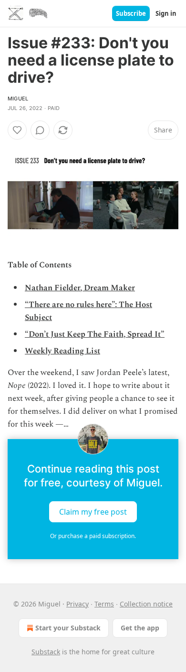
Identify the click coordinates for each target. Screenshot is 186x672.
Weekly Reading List (62, 351)
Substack (45, 651)
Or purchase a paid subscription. (93, 536)
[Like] (17, 130)
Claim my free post (93, 511)
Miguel (18, 98)
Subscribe (131, 13)
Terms (104, 603)
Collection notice (146, 603)
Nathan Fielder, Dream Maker (80, 288)
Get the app (140, 627)
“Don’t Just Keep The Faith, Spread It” (95, 334)
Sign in (165, 13)
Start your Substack (68, 627)
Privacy (77, 603)
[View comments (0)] (40, 130)
